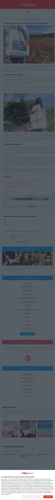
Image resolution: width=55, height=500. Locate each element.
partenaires (9, 479)
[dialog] (27, 485)
